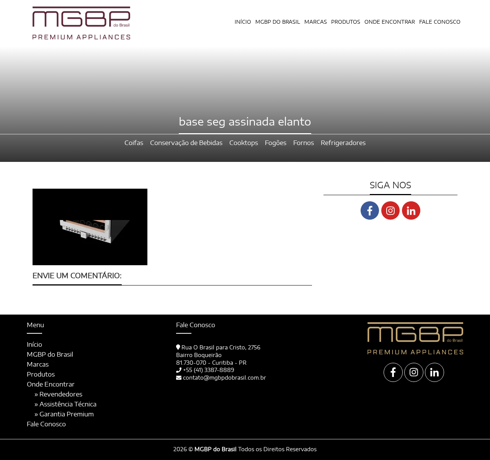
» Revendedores (58, 394)
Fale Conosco (440, 22)
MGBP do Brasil (277, 22)
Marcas (315, 22)
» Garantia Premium (64, 414)
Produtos (41, 375)
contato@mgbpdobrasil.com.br (224, 378)
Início (243, 22)
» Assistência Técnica (65, 404)
